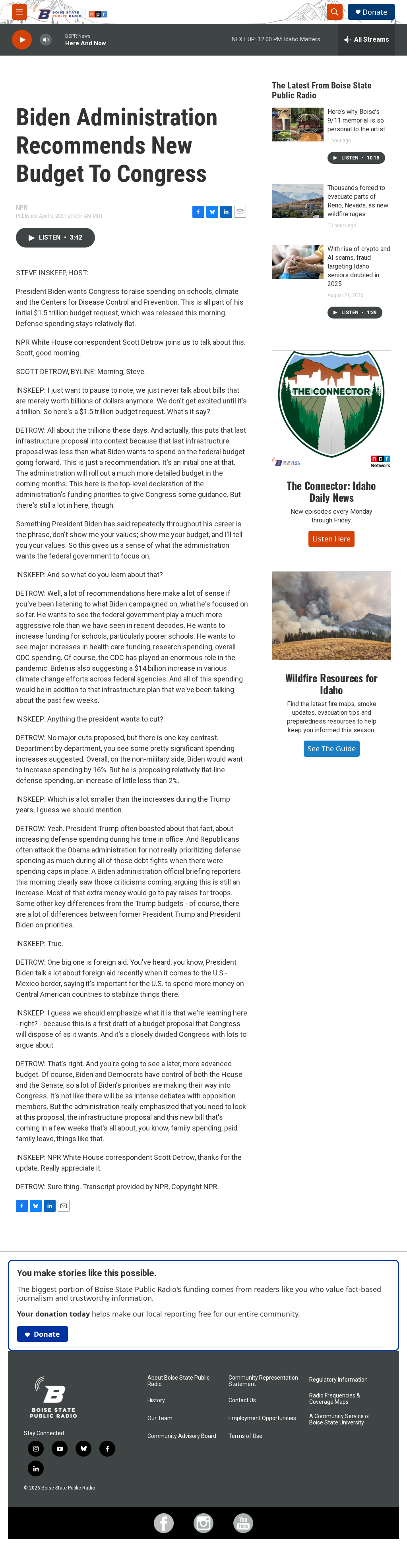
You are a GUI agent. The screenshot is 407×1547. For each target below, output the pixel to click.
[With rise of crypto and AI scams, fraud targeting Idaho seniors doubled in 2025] (298, 262)
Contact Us (242, 1400)
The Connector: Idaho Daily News (331, 491)
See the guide (332, 748)
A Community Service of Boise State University (339, 1419)
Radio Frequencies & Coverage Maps (334, 1399)
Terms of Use (245, 1436)
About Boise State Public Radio (178, 1381)
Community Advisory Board (181, 1436)
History (156, 1400)
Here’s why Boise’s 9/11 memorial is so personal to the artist (356, 120)
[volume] (45, 40)
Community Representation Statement (263, 1381)
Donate (374, 12)
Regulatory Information (338, 1380)
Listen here (331, 538)
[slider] (58, 39)
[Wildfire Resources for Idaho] (331, 616)
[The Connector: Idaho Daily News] (331, 409)
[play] (22, 39)
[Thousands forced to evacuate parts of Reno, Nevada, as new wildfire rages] (298, 201)
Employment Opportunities (262, 1418)
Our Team (159, 1418)
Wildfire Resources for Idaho (331, 683)
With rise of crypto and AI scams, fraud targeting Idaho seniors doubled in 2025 (359, 266)
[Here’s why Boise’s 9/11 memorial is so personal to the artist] (298, 124)
